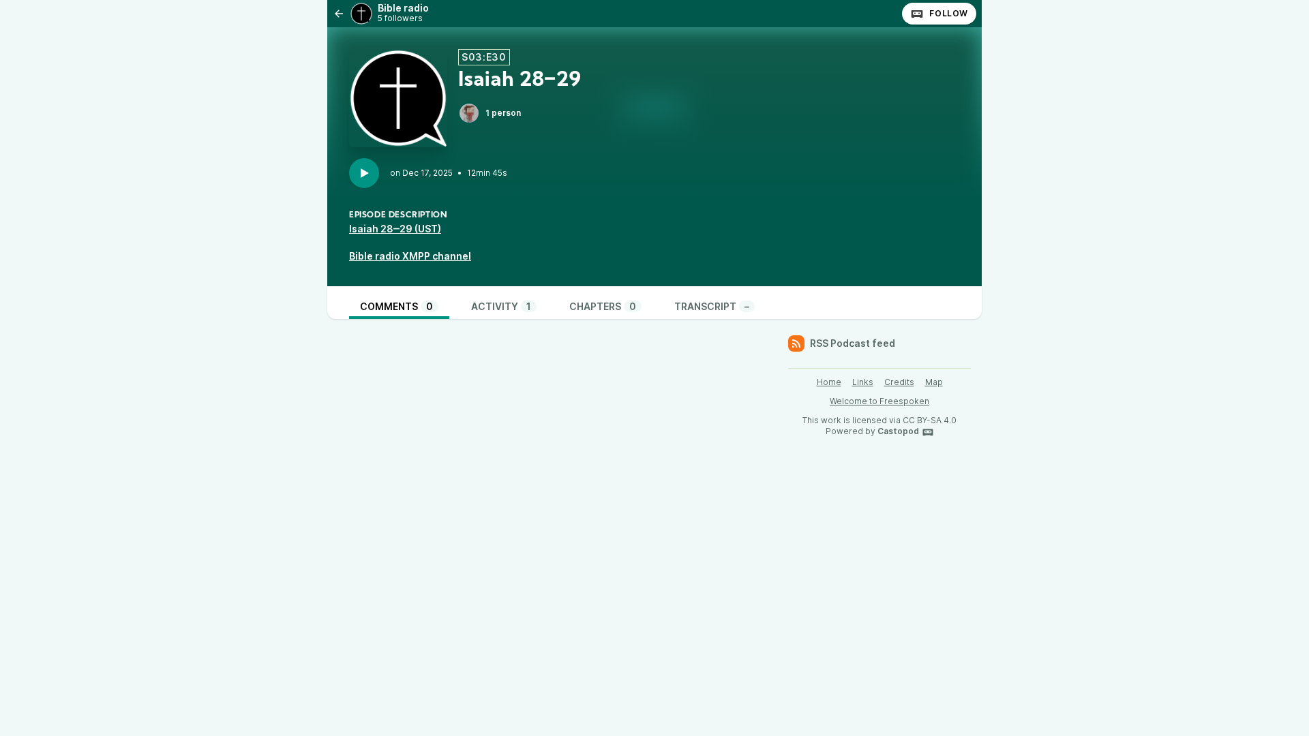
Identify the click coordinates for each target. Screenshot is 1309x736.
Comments (396, 306)
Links (862, 382)
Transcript (711, 306)
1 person (503, 113)
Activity (501, 306)
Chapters (602, 306)
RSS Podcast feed (852, 343)
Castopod (898, 431)
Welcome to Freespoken (879, 401)
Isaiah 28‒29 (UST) (395, 228)
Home (829, 382)
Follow (948, 13)
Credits (899, 382)
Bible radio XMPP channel (410, 256)
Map (934, 382)
